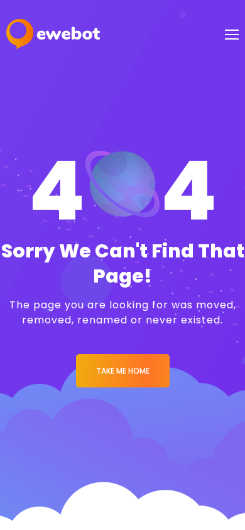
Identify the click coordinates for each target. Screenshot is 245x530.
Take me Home (123, 370)
